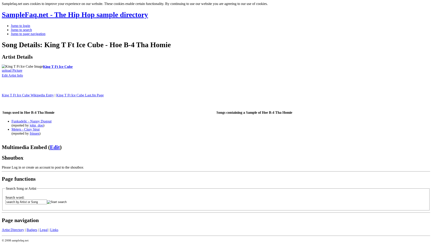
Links (54, 230)
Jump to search (21, 30)
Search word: (14, 197)
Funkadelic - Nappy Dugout (31, 121)
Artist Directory (13, 230)
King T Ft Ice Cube (58, 67)
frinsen (34, 133)
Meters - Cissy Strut (25, 129)
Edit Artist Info (12, 75)
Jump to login (20, 26)
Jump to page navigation (28, 34)
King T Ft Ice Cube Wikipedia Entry (28, 95)
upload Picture (12, 70)
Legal (44, 230)
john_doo (36, 125)
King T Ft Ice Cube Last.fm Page (80, 95)
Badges (32, 230)
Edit (55, 147)
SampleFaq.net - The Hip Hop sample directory (75, 15)
